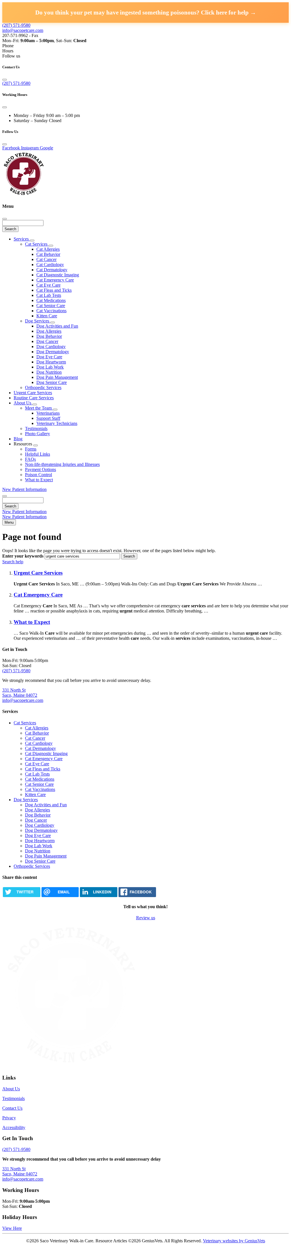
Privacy (9, 1117)
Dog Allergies (48, 331)
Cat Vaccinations (51, 310)
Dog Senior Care (51, 382)
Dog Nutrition (49, 372)
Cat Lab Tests (48, 295)
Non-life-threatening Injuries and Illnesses (62, 464)
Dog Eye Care (49, 356)
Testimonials (36, 428)
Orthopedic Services (43, 387)
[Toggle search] (4, 496)
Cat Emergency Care (55, 279)
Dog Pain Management (57, 377)
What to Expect (39, 479)
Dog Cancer (47, 341)
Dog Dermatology (52, 351)
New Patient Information (24, 489)
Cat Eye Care (48, 285)
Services (22, 239)
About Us (23, 402)
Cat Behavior (48, 254)
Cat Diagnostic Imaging (57, 274)
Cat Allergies (48, 249)
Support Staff (48, 418)
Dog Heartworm (51, 361)
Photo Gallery (37, 433)
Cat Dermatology (51, 269)
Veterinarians (48, 413)
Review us (145, 917)
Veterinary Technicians (56, 423)
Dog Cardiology (51, 346)
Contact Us (12, 1108)
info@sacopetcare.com (22, 30)
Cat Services (37, 244)
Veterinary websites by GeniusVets (234, 1240)
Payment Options (40, 469)
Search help (12, 561)
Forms (30, 449)
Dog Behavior (49, 336)
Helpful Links (37, 454)
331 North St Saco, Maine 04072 (19, 693)
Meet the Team (39, 408)
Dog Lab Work (50, 367)
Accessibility (13, 1127)
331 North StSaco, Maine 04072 (19, 1171)
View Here (12, 1228)
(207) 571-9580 (16, 25)
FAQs (30, 459)
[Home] (23, 195)
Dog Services (37, 320)
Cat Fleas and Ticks (54, 290)
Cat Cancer (46, 259)
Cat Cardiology (50, 264)
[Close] (4, 80)
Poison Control (38, 474)
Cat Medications (51, 300)
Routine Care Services (34, 397)
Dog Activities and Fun (57, 326)
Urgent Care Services (33, 392)
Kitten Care (46, 315)
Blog (18, 438)
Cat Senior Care (50, 305)
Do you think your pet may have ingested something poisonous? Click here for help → (145, 12)
